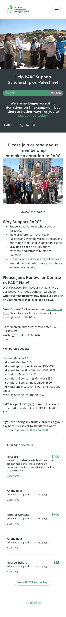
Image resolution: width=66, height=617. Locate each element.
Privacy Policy (33, 603)
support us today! (33, 115)
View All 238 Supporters (33, 582)
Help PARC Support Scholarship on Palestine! (33, 79)
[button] (56, 9)
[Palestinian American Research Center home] (18, 9)
